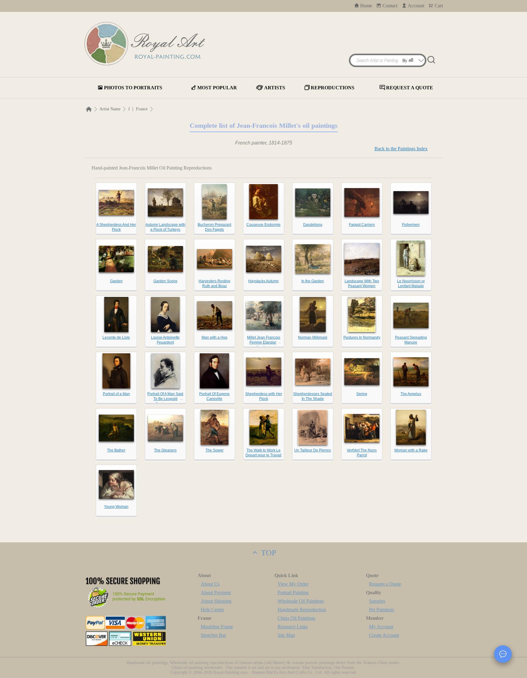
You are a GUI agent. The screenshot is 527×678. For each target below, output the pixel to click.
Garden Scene (165, 281)
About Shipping (216, 601)
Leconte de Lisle (116, 337)
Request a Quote (385, 584)
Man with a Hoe (215, 337)
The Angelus (410, 394)
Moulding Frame (217, 626)
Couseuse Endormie (263, 225)
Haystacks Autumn (263, 281)
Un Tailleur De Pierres (312, 450)
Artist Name (109, 109)
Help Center (212, 609)
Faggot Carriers (362, 225)
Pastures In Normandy (361, 337)
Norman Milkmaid (312, 337)
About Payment (216, 592)
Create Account (384, 635)
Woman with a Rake (411, 450)
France (142, 109)
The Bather (116, 450)
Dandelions (312, 225)
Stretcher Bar (213, 635)
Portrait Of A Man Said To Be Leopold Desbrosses (165, 399)
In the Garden (312, 281)
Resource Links (293, 626)
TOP (267, 552)
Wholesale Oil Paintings (301, 601)
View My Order (293, 584)
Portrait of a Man (116, 394)
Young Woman (116, 507)
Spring (361, 394)
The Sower (215, 450)
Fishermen (411, 225)
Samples (377, 601)
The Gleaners (165, 450)
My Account (381, 626)
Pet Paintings (381, 609)
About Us (210, 584)
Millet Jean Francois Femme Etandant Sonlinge (263, 342)
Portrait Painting (293, 592)
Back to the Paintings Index (401, 148)
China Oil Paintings (296, 618)
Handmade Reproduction (302, 609)
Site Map (286, 635)
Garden (116, 281)
